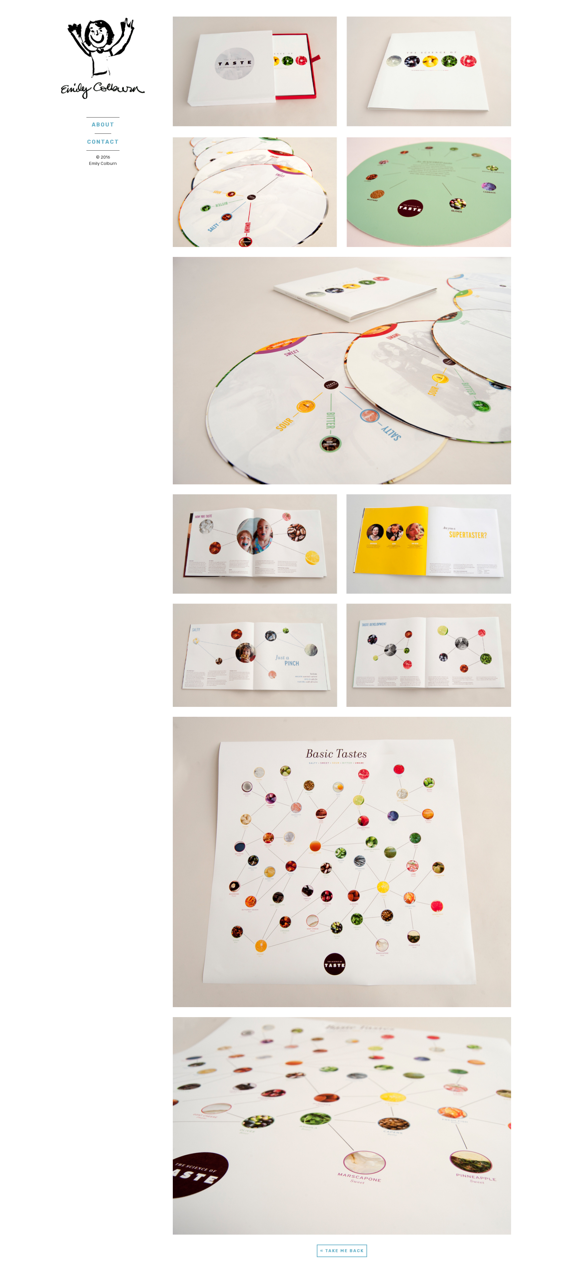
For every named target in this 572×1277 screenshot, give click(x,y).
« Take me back (342, 1250)
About (103, 125)
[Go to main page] (103, 59)
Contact (103, 142)
